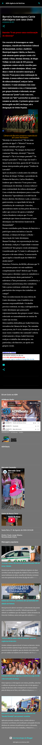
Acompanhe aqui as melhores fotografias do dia (18, 359)
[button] (3, 26)
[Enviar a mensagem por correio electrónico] (3, 365)
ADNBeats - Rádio (16, 432)
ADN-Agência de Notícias (15, 3)
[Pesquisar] (39, 3)
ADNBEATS (6, 432)
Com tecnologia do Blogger (22, 738)
